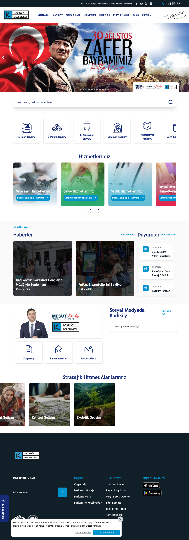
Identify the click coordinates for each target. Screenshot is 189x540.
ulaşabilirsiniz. (93, 525)
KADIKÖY (58, 15)
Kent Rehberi (114, 514)
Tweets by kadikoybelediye (125, 326)
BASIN (136, 15)
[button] (91, 209)
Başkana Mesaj (83, 496)
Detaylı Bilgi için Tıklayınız (30, 197)
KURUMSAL (44, 15)
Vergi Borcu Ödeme (118, 496)
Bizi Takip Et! (166, 313)
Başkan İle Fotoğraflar (88, 502)
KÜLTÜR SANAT (121, 15)
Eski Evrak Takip (116, 508)
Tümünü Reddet (83, 532)
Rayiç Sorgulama (116, 490)
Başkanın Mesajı (84, 490)
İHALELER (104, 15)
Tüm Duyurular (168, 234)
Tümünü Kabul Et (106, 532)
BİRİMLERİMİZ (73, 15)
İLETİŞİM (146, 15)
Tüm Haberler (127, 234)
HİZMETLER (90, 15)
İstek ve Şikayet (115, 484)
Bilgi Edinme (113, 502)
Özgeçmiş (80, 484)
